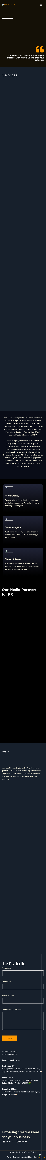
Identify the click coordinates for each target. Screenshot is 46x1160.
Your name (6, 968)
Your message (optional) (12, 1010)
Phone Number (8, 995)
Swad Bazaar (34, 1157)
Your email (6, 981)
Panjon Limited (22, 1157)
